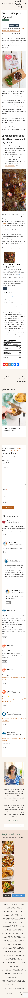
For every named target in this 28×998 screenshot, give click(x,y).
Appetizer (6, 20)
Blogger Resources (9, 922)
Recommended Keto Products (14, 977)
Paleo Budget (6, 961)
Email (4, 496)
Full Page (7, 940)
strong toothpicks (11, 300)
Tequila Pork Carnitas (5, 376)
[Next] (24, 415)
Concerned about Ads (11, 930)
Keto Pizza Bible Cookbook (16, 950)
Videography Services (10, 988)
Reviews (21, 978)
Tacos (4, 223)
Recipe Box (20, 973)
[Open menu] (25, 4)
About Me (14, 910)
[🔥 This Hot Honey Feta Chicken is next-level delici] (8, 860)
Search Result (22, 980)
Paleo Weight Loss (10, 969)
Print (5, 288)
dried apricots (9, 294)
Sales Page (5, 980)
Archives (22, 915)
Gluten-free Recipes (14, 941)
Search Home (13, 980)
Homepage (20, 944)
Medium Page (10, 954)
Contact (20, 930)
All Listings (22, 912)
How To (17, 945)
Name (5, 489)
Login (21, 952)
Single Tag (9, 983)
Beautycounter (21, 918)
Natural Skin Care (19, 955)
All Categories (14, 912)
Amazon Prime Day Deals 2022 (11, 915)
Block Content (7, 921)
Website (5, 502)
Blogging (17, 922)
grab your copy (15, 248)
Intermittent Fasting (19, 948)
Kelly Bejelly (13, 542)
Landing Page (20, 951)
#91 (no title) (7, 904)
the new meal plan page (14, 985)
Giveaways (21, 940)
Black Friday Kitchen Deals (14, 919)
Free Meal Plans (9, 939)
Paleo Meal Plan (10, 965)
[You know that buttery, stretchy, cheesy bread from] (8, 847)
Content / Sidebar (14, 933)
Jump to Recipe (14, 25)
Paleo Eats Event (17, 963)
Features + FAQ (21, 937)
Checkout (8, 929)
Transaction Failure (14, 987)
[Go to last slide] (4, 415)
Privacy (9, 972)
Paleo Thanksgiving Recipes (14, 967)
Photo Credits (16, 970)
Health (18, 943)
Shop (4, 981)
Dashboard (7, 934)
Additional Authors (9, 911)
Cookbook (22, 933)
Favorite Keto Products (9, 937)
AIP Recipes (6, 912)
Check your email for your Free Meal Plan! (14, 927)
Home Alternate (12, 944)
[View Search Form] (3, 4)
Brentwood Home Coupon (12, 923)
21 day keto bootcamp (18, 904)
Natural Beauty (8, 955)
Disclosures (21, 934)
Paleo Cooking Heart (19, 962)
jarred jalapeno (13, 296)
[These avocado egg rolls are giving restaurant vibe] (8, 887)
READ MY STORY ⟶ (14, 820)
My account (18, 954)
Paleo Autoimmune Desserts (14, 959)
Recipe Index (5, 974)
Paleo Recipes (14, 966)
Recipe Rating (6, 460)
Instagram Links (7, 948)
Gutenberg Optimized (10, 943)
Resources (15, 978)
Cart (21, 923)
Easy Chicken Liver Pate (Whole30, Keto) (12, 430)
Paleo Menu (19, 965)
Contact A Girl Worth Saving (10, 932)
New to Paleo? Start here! (14, 956)
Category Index (14, 925)
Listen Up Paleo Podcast (12, 952)
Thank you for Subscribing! (14, 984)
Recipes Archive (14, 976)
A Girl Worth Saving (14, 907)
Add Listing (21, 910)
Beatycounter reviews (9, 918)
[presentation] (14, 409)
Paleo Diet (9, 963)
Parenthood (19, 969)
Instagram (21, 947)
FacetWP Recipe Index (14, 936)
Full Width (14, 940)
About (5, 910)
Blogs (22, 922)
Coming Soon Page (17, 929)
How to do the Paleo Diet (11, 947)
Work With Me (20, 988)
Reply (4, 534)
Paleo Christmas (7, 962)
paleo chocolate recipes (18, 961)
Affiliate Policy (20, 911)
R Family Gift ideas (10, 973)
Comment (6, 467)
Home (22, 943)
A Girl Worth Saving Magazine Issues (14, 908)
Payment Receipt (6, 970)
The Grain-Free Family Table (14, 107)
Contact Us (5, 933)
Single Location (21, 981)
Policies (23, 970)
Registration (7, 978)
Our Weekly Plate (14, 958)
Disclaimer (14, 934)
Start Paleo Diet (17, 983)
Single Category (11, 981)
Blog (13, 921)
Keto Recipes (7, 951)
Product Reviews (16, 972)
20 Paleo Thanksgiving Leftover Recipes (21, 377)
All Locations (14, 914)
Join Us (6, 950)
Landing (14, 951)
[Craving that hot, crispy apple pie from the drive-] (8, 873)
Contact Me (22, 932)
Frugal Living (19, 939)
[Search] (20, 826)
